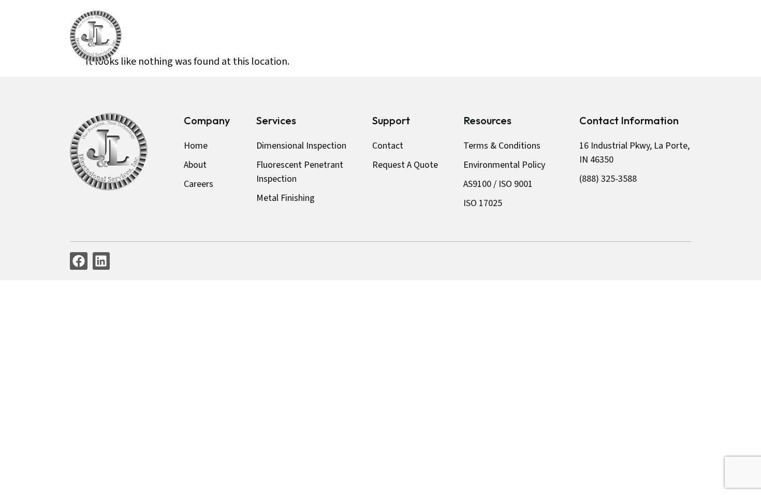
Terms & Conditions (501, 145)
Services (456, 36)
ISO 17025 (482, 203)
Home (360, 36)
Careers (526, 36)
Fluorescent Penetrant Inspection (299, 171)
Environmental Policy (504, 164)
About (405, 36)
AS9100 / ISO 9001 (498, 184)
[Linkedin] (101, 261)
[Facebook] (78, 261)
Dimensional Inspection (301, 145)
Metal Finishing (285, 198)
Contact (579, 36)
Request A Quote (653, 36)
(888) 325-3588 (608, 178)
